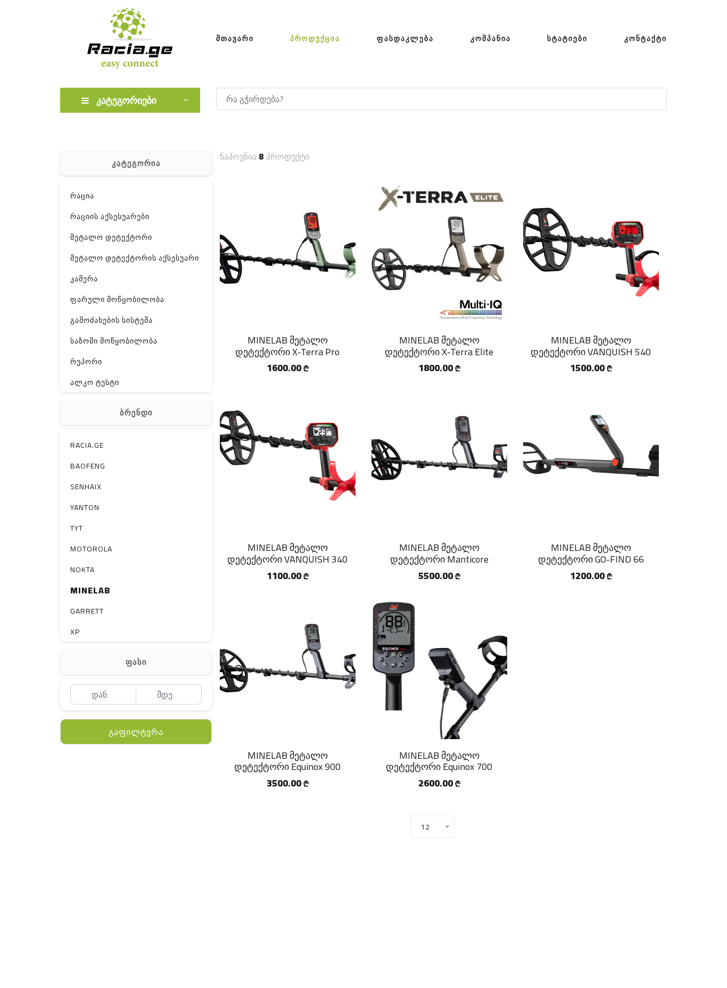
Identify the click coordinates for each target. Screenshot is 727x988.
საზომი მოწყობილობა (114, 341)
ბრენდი (136, 412)
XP (75, 632)
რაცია (82, 196)
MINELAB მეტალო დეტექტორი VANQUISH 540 (591, 346)
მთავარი (235, 38)
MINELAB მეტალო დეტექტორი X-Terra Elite (439, 346)
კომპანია (490, 38)
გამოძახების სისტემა (111, 320)
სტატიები (567, 38)
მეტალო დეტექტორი (111, 237)
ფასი (136, 661)
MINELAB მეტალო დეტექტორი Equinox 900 (287, 761)
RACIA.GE (87, 445)
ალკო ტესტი (94, 382)
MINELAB (90, 590)
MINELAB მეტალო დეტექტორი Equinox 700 (439, 761)
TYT (76, 528)
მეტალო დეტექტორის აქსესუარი (134, 258)
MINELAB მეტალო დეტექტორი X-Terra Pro (287, 346)
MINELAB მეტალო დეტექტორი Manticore (439, 553)
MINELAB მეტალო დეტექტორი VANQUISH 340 (287, 553)
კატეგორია (136, 163)
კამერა (84, 279)
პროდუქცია (315, 38)
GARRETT (87, 611)
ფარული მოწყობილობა (117, 299)
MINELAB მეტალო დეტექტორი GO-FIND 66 (591, 553)
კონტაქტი (645, 38)
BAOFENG (87, 466)
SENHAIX (86, 486)
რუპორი (86, 362)
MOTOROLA (91, 549)
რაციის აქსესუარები (110, 216)
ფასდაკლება (405, 38)
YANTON (85, 507)
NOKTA (82, 569)
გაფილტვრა (136, 732)
